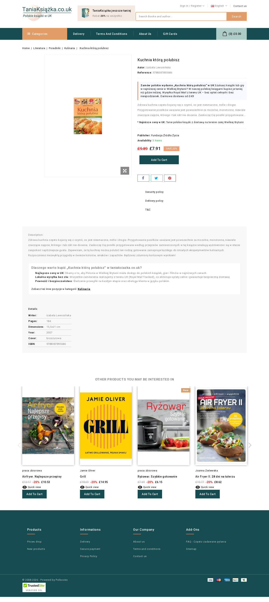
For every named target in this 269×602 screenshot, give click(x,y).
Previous (20, 445)
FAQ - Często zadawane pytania (206, 541)
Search (236, 16)
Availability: (144, 140)
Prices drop (34, 541)
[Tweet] (156, 178)
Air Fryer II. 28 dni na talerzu (215, 476)
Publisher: (143, 135)
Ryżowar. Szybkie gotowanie (157, 476)
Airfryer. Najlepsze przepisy (42, 476)
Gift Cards (170, 33)
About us (145, 33)
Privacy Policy (88, 556)
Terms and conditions (111, 33)
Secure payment (90, 548)
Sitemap (191, 548)
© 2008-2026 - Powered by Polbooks (45, 579)
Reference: (144, 72)
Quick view (31, 487)
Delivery (78, 33)
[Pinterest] (170, 178)
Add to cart (159, 159)
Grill (83, 476)
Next (249, 445)
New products (36, 548)
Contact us (240, 6)
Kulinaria (84, 289)
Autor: (141, 67)
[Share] (143, 178)
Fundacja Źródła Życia (165, 135)
